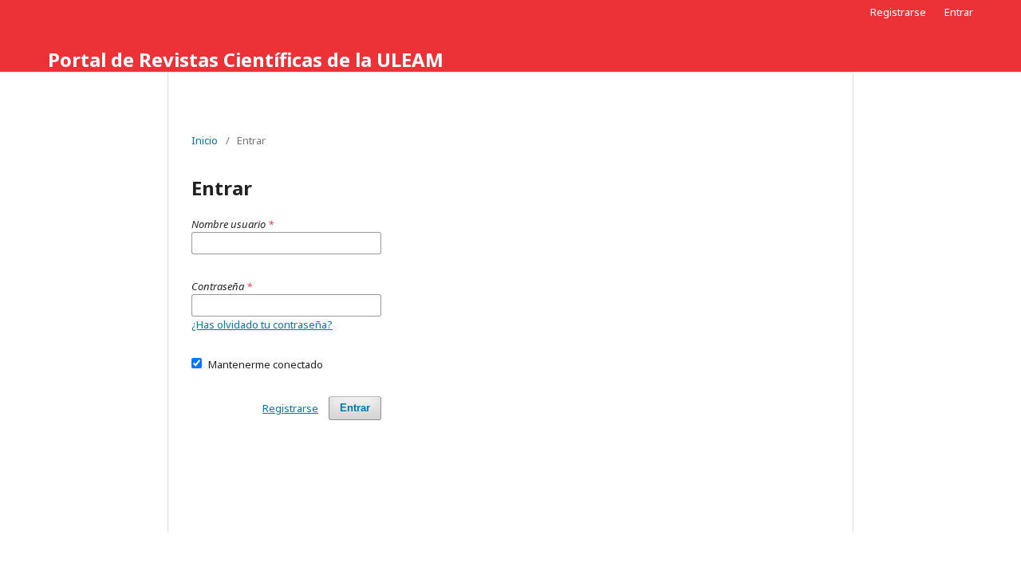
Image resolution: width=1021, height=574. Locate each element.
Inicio (204, 140)
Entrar (958, 12)
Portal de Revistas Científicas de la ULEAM (245, 59)
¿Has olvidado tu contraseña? (262, 324)
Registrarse (898, 12)
